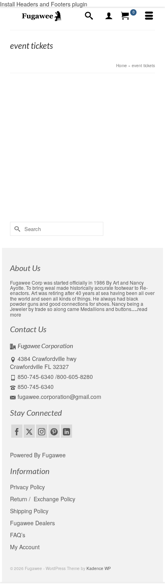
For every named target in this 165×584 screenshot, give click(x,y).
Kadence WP (99, 568)
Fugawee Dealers (33, 523)
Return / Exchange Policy (42, 499)
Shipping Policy (29, 511)
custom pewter (124, 200)
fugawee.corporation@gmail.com (59, 397)
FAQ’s (17, 535)
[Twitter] (29, 431)
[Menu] (149, 16)
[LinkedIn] (66, 431)
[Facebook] (16, 431)
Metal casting (44, 209)
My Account (25, 547)
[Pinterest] (54, 431)
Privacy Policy (27, 487)
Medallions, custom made (108, 125)
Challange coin (54, 200)
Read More (70, 179)
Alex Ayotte (41, 125)
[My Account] (109, 16)
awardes (30, 200)
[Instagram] (41, 431)
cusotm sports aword (89, 200)
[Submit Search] (16, 229)
